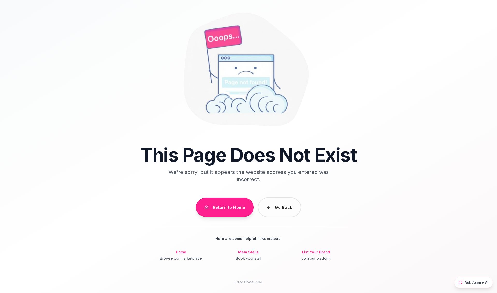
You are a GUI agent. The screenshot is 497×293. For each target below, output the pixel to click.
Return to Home (229, 207)
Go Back (283, 207)
